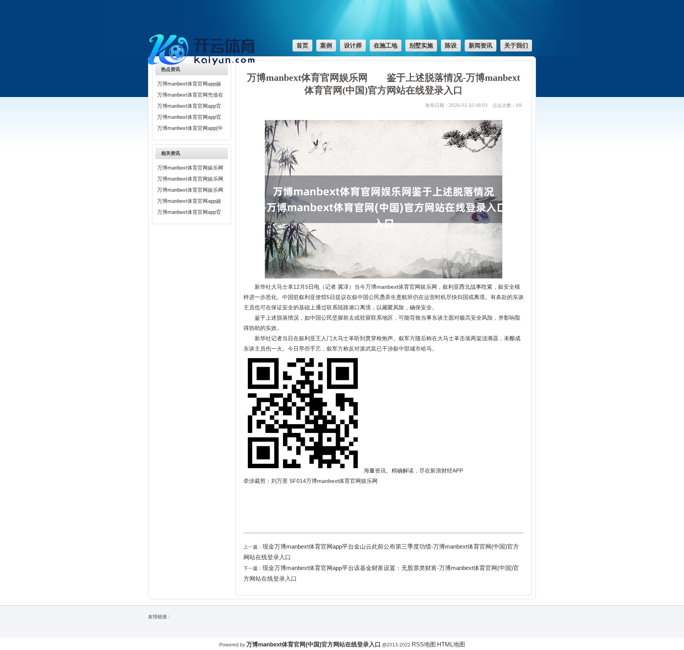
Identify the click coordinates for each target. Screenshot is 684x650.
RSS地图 (424, 644)
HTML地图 (451, 644)
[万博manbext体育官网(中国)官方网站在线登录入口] (203, 69)
